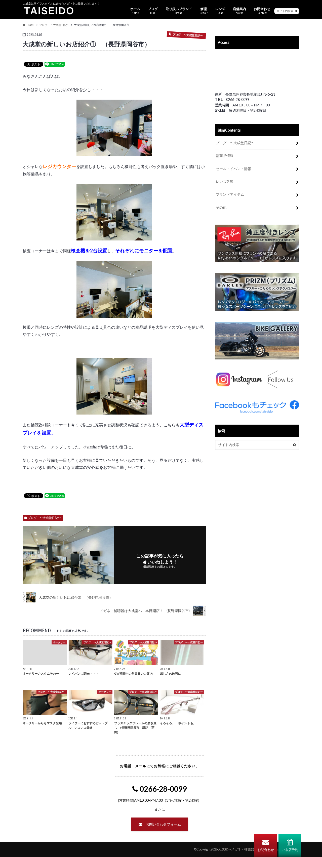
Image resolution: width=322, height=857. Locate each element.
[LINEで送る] (55, 63)
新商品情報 (224, 155)
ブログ (153, 10)
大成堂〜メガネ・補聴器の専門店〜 (244, 849)
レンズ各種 (224, 181)
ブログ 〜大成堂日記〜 (44, 518)
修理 (204, 10)
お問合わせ (266, 850)
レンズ (220, 10)
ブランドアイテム (230, 194)
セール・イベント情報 (233, 169)
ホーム (135, 10)
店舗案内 (239, 10)
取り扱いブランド (179, 10)
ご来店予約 (290, 850)
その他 (221, 207)
